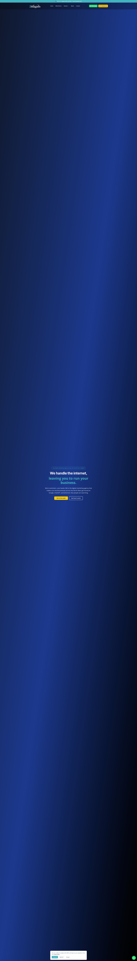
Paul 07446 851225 (77, 1)
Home (51, 6)
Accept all (55, 957)
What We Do (59, 6)
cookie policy (57, 954)
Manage (67, 957)
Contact (78, 6)
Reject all (61, 957)
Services (66, 6)
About (72, 6)
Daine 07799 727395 (66, 1)
